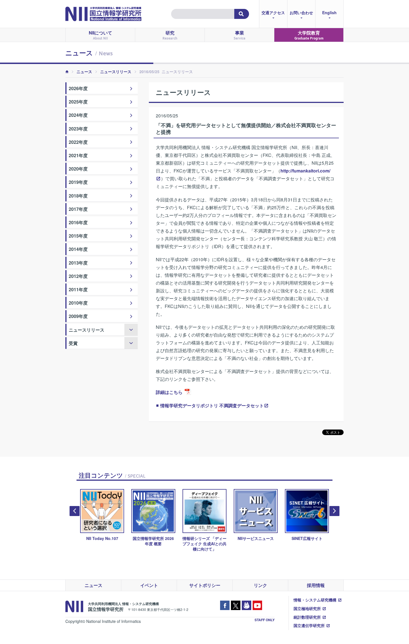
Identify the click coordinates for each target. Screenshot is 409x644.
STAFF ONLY (265, 619)
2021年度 (78, 155)
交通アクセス (273, 12)
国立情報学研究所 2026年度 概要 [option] (138, 541)
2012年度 (78, 276)
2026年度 (78, 88)
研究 (169, 34)
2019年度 (78, 182)
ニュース (84, 71)
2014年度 (78, 249)
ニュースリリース (115, 71)
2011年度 (78, 289)
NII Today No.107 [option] (87, 538)
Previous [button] (75, 511)
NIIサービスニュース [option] (241, 538)
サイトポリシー (204, 585)
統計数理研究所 (307, 617)
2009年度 (78, 316)
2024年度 (78, 115)
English (329, 12)
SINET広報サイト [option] (291, 538)
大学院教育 (309, 34)
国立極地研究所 (307, 608)
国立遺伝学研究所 (309, 625)
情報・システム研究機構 (315, 600)
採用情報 (316, 585)
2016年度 (78, 222)
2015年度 (78, 236)
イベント (149, 585)
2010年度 (78, 303)
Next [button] (334, 511)
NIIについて (100, 34)
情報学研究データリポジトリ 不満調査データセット (212, 405)
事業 (239, 34)
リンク (260, 585)
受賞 (73, 343)
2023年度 (78, 128)
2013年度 (78, 263)
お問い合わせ (301, 12)
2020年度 (78, 169)
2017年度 (78, 209)
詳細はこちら (169, 392)
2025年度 (78, 101)
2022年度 (78, 142)
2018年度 (78, 196)
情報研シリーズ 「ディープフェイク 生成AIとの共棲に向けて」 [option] (189, 544)
